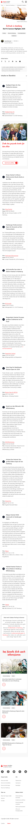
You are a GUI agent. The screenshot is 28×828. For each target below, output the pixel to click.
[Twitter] (5, 61)
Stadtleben (14, 35)
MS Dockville (8, 303)
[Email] (20, 61)
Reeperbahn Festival (10, 353)
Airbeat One (8, 501)
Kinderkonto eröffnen (20, 800)
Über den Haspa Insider (6, 795)
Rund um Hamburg (10, 5)
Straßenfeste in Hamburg (15, 627)
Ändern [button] (8, 823)
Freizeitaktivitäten (21, 33)
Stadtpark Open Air (9, 112)
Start (2, 5)
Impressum (18, 782)
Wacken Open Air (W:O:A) (11, 392)
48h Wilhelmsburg (9, 442)
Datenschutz (18, 780)
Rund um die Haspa (5, 785)
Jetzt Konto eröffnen (9, 162)
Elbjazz (7, 551)
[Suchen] (23, 2)
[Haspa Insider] (5, 2)
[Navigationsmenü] (26, 2)
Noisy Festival (8, 209)
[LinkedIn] (16, 61)
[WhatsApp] (9, 61)
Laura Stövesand (8, 41)
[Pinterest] (12, 61)
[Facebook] (1, 61)
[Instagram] (8, 771)
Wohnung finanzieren (20, 806)
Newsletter (18, 785)
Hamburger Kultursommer (11, 255)
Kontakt (2, 800)
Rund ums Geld (4, 780)
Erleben (4, 33)
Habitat (7, 604)
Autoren (3, 798)
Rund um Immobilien (5, 782)
